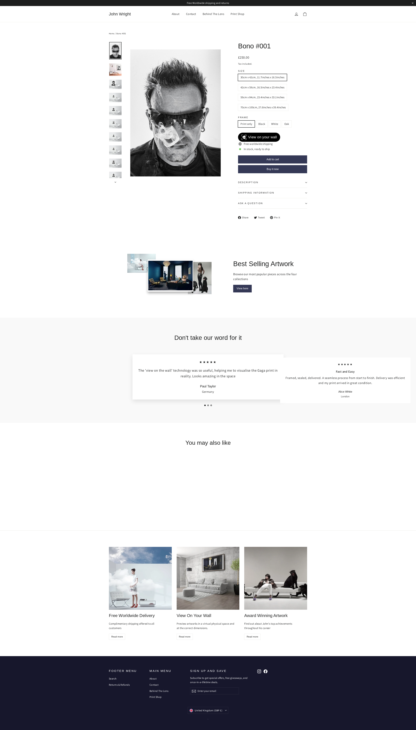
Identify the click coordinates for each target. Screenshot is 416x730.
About (176, 14)
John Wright (120, 14)
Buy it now (273, 169)
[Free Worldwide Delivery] (140, 578)
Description (248, 182)
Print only (246, 124)
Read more (117, 636)
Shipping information (256, 193)
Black (261, 124)
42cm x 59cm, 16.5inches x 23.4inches (262, 87)
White (274, 124)
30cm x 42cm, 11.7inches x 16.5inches (262, 77)
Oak (286, 124)
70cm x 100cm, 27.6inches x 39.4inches (263, 107)
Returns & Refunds (119, 684)
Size (241, 71)
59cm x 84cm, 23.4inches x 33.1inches (262, 97)
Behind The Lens (213, 14)
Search (113, 678)
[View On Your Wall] (208, 578)
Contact (191, 14)
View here (242, 288)
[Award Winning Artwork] (275, 578)
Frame (243, 117)
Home (111, 33)
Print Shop (237, 14)
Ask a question (250, 203)
